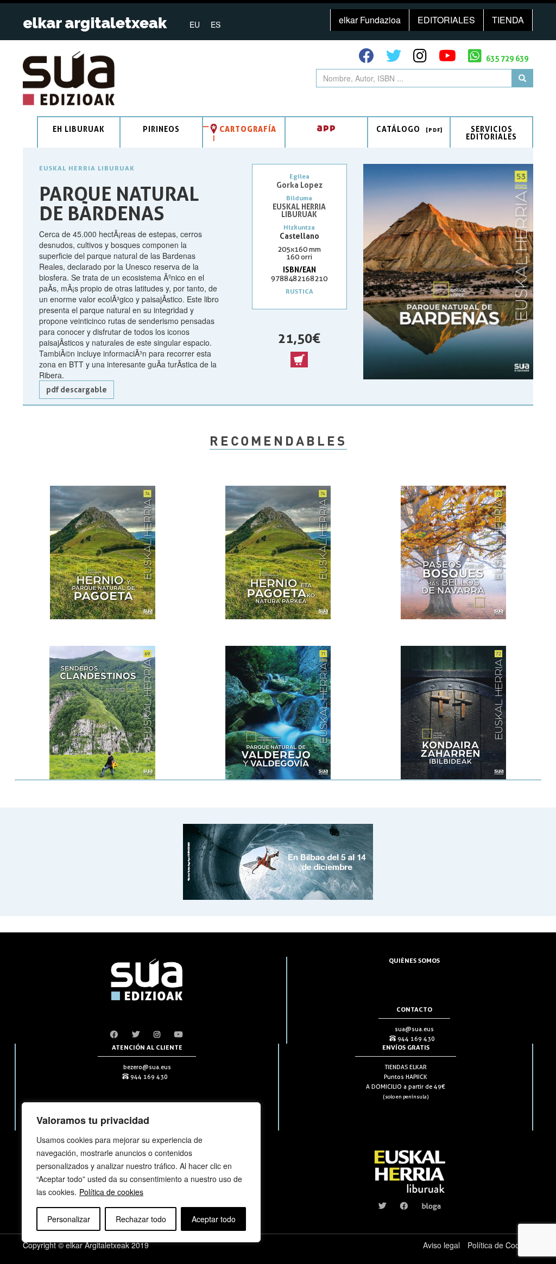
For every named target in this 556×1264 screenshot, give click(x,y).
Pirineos (161, 129)
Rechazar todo (141, 1219)
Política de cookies (111, 1191)
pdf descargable (76, 389)
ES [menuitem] (215, 24)
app (326, 127)
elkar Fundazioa (370, 20)
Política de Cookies (500, 1245)
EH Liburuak (79, 129)
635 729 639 (506, 58)
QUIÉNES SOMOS (414, 960)
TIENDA (508, 20)
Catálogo (398, 129)
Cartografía (247, 129)
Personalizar (68, 1219)
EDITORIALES (446, 20)
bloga (431, 1206)
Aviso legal (441, 1245)
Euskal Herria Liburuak (87, 168)
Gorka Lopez (299, 184)
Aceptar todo (214, 1219)
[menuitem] (194, 24)
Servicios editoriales (491, 132)
